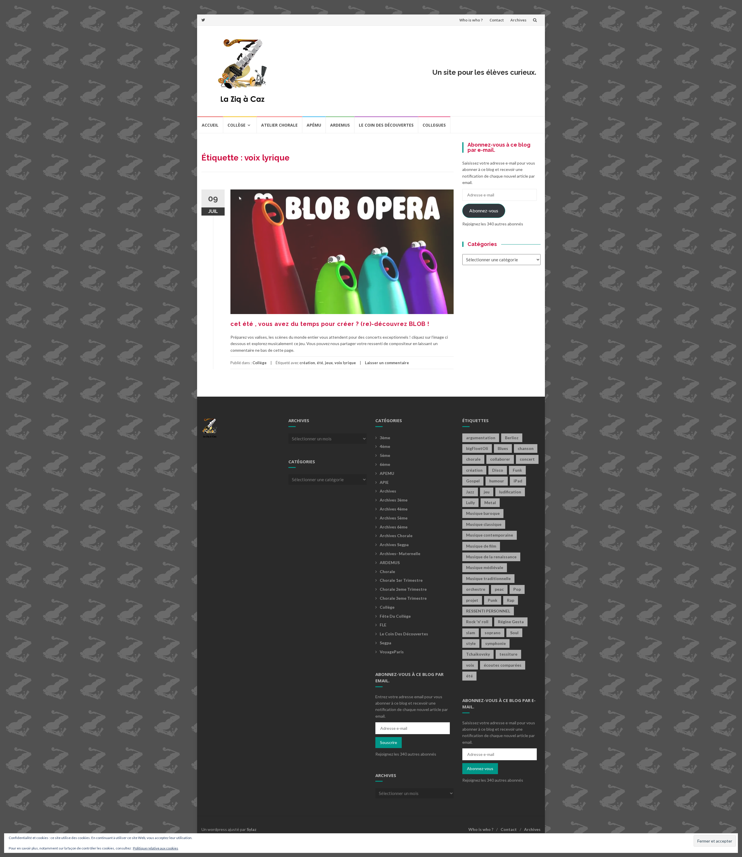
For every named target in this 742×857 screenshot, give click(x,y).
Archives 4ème (394, 508)
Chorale (387, 571)
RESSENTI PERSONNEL (488, 610)
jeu (487, 491)
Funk (517, 470)
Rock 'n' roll (477, 621)
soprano (493, 632)
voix (470, 665)
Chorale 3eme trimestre (403, 598)
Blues (503, 448)
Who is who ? (471, 20)
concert (527, 459)
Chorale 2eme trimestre (403, 589)
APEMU (387, 473)
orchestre (475, 589)
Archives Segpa (394, 544)
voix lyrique (345, 362)
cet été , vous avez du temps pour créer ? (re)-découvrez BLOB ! (329, 323)
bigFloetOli (477, 448)
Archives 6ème (394, 526)
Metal (490, 502)
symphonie (495, 643)
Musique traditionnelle (488, 578)
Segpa (385, 642)
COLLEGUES (434, 125)
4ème (385, 446)
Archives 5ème (394, 517)
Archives (518, 20)
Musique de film (481, 546)
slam (470, 632)
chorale (473, 459)
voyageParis (392, 651)
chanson (526, 448)
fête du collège (395, 616)
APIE (384, 482)
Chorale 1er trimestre (401, 580)
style (471, 643)
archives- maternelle (400, 553)
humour (496, 480)
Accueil (210, 125)
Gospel (473, 480)
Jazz (470, 491)
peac (499, 589)
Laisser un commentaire (387, 362)
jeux (329, 362)
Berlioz (512, 437)
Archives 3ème (394, 499)
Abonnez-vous (483, 210)
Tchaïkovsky (478, 654)
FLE (383, 624)
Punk (492, 600)
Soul (514, 632)
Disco (497, 470)
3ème (385, 437)
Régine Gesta (511, 621)
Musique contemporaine (489, 535)
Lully (470, 502)
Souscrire (388, 742)
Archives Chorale (396, 535)
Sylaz (252, 829)
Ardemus (340, 125)
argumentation (480, 437)
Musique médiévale (484, 567)
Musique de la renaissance (491, 556)
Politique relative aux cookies (155, 848)
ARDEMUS (390, 562)
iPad (518, 480)
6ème (385, 464)
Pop (517, 589)
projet (472, 600)
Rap (510, 600)
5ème (385, 455)
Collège (236, 125)
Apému (314, 125)
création (307, 362)
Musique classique (483, 524)
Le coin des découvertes (386, 125)
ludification (510, 491)
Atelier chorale (279, 125)
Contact (497, 20)
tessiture (508, 654)
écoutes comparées (502, 665)
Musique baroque (483, 513)
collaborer (500, 459)
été (320, 362)
